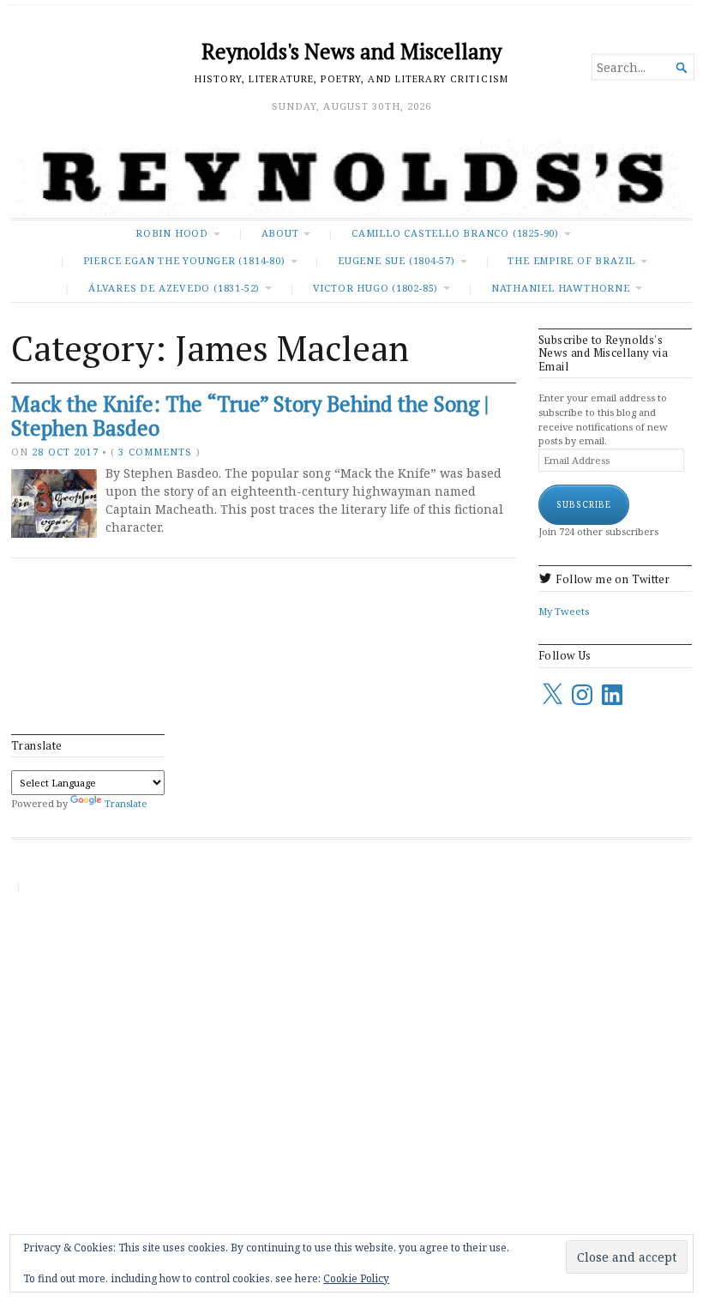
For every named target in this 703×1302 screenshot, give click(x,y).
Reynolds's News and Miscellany (351, 51)
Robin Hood (171, 232)
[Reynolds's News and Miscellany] (351, 173)
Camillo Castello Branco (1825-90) (455, 232)
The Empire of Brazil (571, 260)
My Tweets (563, 611)
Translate (126, 803)
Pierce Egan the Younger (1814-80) (184, 260)
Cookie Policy (356, 1278)
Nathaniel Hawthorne (560, 287)
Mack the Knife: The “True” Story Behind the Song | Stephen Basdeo (250, 416)
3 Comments (155, 451)
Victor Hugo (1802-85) (375, 287)
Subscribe (583, 504)
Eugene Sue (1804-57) (396, 260)
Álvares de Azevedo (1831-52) (174, 287)
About (280, 232)
